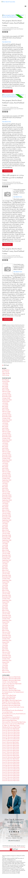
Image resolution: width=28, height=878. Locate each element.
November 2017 (6, 557)
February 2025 (6, 411)
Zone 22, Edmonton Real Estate (13, 355)
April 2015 (5, 608)
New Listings (5, 371)
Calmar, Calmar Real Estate (7, 327)
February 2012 (6, 672)
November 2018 (6, 537)
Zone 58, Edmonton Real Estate (17, 361)
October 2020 (6, 498)
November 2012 (6, 657)
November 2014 (6, 617)
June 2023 (5, 445)
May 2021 (5, 486)
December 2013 (6, 635)
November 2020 (7, 496)
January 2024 (6, 433)
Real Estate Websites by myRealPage (17, 847)
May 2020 (5, 506)
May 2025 (5, 406)
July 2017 (4, 563)
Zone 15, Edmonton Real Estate (17, 350)
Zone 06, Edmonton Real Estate (11, 735)
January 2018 (6, 553)
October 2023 (6, 438)
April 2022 (5, 468)
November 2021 (6, 476)
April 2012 (5, 669)
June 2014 (5, 625)
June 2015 (5, 605)
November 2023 (6, 436)
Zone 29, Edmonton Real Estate (19, 357)
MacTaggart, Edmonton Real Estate (14, 332)
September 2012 (6, 660)
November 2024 (6, 416)
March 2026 (5, 390)
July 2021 (5, 483)
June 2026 (5, 385)
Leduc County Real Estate (9, 695)
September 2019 (6, 520)
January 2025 (6, 413)
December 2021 (6, 475)
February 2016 (6, 592)
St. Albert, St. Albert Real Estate (10, 725)
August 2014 (5, 622)
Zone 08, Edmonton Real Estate (8, 347)
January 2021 (6, 493)
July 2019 (5, 523)
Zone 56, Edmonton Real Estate (13, 360)
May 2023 (5, 446)
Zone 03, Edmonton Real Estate (11, 732)
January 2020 (6, 513)
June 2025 (5, 405)
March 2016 (5, 590)
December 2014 (6, 615)
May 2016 (5, 587)
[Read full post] (14, 17)
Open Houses (6, 373)
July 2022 (5, 463)
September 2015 (6, 600)
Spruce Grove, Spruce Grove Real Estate (13, 723)
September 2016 (6, 580)
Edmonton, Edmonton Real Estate (19, 329)
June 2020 (5, 505)
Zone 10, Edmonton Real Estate (10, 740)
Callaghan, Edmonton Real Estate (17, 326)
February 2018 (6, 552)
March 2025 (5, 410)
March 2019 (5, 530)
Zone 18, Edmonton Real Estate (8, 352)
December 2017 (6, 555)
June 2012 (5, 665)
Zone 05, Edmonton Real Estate (11, 733)
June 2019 (5, 525)
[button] (9, 831)
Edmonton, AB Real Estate (7, 329)
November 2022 (6, 456)
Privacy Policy (6, 847)
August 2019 (5, 522)
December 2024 (6, 415)
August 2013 (5, 642)
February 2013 (6, 652)
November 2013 (6, 637)
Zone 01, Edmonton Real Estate (10, 728)
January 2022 (6, 473)
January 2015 (6, 613)
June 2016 (5, 585)
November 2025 (6, 396)
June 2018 (5, 545)
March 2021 (5, 490)
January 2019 (6, 533)
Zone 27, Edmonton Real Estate (17, 356)
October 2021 (6, 478)
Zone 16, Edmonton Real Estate (10, 750)
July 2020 (5, 503)
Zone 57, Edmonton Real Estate (10, 777)
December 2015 (6, 595)
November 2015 (6, 597)
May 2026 (5, 386)
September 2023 (7, 440)
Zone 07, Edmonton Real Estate (19, 346)
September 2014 (6, 620)
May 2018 (5, 547)
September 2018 (6, 540)
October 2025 (6, 398)
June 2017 (5, 565)
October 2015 (6, 598)
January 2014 (6, 633)
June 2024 (5, 425)
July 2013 (5, 643)
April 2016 (5, 588)
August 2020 (6, 502)
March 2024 (5, 430)
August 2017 (5, 562)
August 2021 (5, 481)
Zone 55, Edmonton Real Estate (10, 774)
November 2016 (6, 577)
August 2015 (5, 602)
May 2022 (5, 466)
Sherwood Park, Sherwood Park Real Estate (13, 340)
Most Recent (5, 380)
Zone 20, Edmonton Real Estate (11, 757)
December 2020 (6, 495)
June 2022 (5, 465)
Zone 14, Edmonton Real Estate (10, 747)
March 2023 (5, 450)
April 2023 (5, 448)
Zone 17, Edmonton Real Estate (18, 351)
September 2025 (7, 400)
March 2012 (5, 670)
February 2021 (6, 491)
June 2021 (5, 485)
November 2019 (6, 517)
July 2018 (4, 543)
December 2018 (6, 535)
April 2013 (5, 648)
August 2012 (5, 662)
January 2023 (6, 453)
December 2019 (6, 515)
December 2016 (6, 575)
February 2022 (6, 471)
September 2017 (6, 560)
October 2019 (6, 518)
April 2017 (5, 568)
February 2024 (6, 431)
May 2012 (5, 667)
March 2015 (5, 610)
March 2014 (5, 630)
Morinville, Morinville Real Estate (11, 703)
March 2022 (5, 470)
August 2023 (5, 441)
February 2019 (6, 532)
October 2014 (6, 618)
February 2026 (6, 391)
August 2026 (5, 381)
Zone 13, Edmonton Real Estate (13, 349)
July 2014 (5, 623)
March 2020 (5, 510)
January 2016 (6, 593)
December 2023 (6, 435)
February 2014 (6, 632)
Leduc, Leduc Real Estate (14, 331)
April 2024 (5, 428)
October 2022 (6, 458)
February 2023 (6, 451)
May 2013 (5, 647)
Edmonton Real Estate (9, 328)
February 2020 (6, 511)
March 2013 (5, 650)
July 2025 (5, 403)
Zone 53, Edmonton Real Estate (11, 359)
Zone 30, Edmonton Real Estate (8, 358)
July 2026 (5, 383)
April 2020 (5, 508)
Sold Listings (5, 375)
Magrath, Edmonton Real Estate (11, 702)
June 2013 (5, 645)
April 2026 (5, 388)
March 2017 (5, 570)
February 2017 (6, 572)
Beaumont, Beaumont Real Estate (11, 677)
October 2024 (6, 418)
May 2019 (5, 527)
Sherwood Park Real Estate (9, 720)
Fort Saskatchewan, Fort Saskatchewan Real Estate (11, 330)
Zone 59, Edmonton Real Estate (10, 780)
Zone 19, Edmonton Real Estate (10, 755)
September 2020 (7, 500)
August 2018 (5, 542)
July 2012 (5, 664)
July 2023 (5, 443)
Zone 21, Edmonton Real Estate (10, 758)
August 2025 (5, 401)
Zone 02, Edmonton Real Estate (11, 730)
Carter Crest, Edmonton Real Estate (11, 683)
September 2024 (7, 420)
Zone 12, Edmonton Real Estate (10, 743)
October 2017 (6, 558)
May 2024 (5, 426)
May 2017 (5, 567)
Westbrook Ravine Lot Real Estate (11, 342)
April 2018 (5, 548)
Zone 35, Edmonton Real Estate (10, 770)
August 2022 (5, 461)
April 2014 (5, 628)
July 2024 (5, 423)
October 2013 (6, 638)
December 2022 (6, 455)
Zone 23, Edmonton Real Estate (10, 762)
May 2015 (5, 607)
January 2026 (6, 393)
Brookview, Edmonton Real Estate (11, 678)
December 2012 (6, 655)
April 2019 (5, 528)
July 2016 (5, 583)
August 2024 (5, 421)
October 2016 (6, 578)
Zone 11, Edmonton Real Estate (11, 348)
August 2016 (5, 582)
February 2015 (6, 612)
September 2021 (6, 480)
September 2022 (7, 460)
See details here (6, 42)
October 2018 (6, 538)
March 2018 (5, 550)
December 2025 (6, 395)
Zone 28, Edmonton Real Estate (10, 765)
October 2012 (6, 658)
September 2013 (6, 640)
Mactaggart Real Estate (8, 698)
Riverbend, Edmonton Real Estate (11, 705)
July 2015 (5, 603)
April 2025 (5, 408)
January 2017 (6, 573)
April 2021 (5, 488)
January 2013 (6, 654)
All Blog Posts (5, 370)
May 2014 (5, 627)
